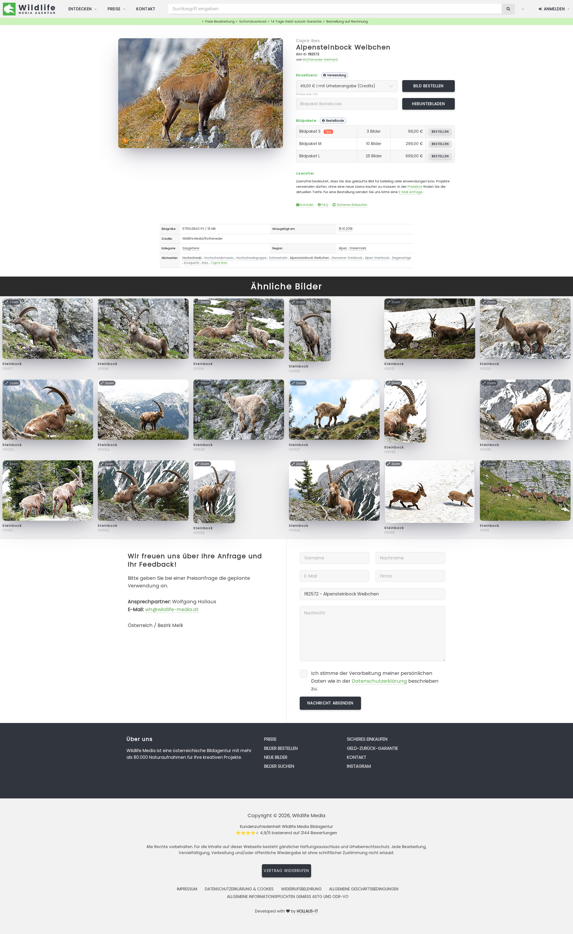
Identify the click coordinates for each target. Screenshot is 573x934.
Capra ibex (308, 40)
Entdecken (80, 9)
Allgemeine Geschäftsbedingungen (363, 889)
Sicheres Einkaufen (351, 204)
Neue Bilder (275, 757)
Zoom (272, 44)
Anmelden (553, 9)
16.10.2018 (346, 229)
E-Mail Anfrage (411, 192)
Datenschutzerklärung (379, 681)
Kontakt (146, 9)
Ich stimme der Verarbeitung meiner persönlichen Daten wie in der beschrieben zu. (374, 681)
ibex (205, 263)
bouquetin (191, 263)
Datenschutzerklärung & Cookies (239, 889)
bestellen (440, 132)
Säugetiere (190, 248)
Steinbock (12, 364)
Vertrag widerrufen (286, 870)
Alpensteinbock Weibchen (343, 47)
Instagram (359, 766)
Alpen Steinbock (377, 258)
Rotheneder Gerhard (320, 59)
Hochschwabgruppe (251, 258)
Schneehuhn (278, 258)
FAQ (324, 204)
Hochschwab (192, 258)
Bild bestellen (428, 86)
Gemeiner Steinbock (346, 258)
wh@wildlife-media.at (172, 609)
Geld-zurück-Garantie (372, 748)
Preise (114, 9)
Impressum (187, 889)
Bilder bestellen (281, 748)
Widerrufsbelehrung (301, 889)
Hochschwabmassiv (219, 258)
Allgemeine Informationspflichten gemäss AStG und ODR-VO (288, 896)
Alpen (343, 248)
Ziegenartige (401, 258)
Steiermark (358, 248)
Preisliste (415, 186)
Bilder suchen (279, 766)
